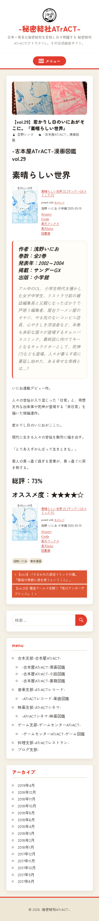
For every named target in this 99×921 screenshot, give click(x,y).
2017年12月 (27, 854)
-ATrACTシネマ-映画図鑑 (43, 716)
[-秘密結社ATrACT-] (49, 15)
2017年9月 (26, 874)
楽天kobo (47, 228)
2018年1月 (26, 847)
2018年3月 (26, 833)
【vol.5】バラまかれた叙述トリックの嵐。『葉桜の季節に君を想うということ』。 (46, 578)
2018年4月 (26, 826)
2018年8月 (26, 813)
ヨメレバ (59, 202)
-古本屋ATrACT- (55, 134)
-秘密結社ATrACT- (49, 28)
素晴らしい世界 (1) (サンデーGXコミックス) (64, 193)
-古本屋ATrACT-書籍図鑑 (43, 680)
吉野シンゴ (25, 134)
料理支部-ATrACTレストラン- (43, 742)
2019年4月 (26, 785)
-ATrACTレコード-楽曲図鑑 (45, 698)
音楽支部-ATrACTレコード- (41, 689)
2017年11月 (26, 861)
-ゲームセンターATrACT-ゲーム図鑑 (53, 734)
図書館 (45, 233)
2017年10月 (27, 867)
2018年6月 (26, 819)
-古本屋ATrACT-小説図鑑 (43, 674)
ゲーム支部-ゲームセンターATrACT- (49, 725)
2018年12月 (27, 792)
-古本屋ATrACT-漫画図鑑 (43, 667)
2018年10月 (27, 806)
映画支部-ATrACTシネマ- (39, 707)
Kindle (45, 219)
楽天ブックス (50, 223)
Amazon (46, 214)
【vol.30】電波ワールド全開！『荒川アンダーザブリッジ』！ (49, 592)
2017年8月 (26, 881)
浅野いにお (20, 561)
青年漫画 (35, 561)
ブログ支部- (28, 749)
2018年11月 (27, 799)
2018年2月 (26, 840)
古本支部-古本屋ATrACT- (39, 658)
